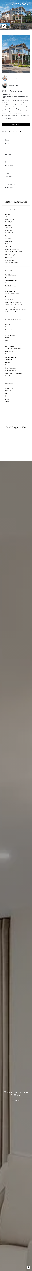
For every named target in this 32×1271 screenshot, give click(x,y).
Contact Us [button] (16, 1100)
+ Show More (7, 118)
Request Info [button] (16, 124)
